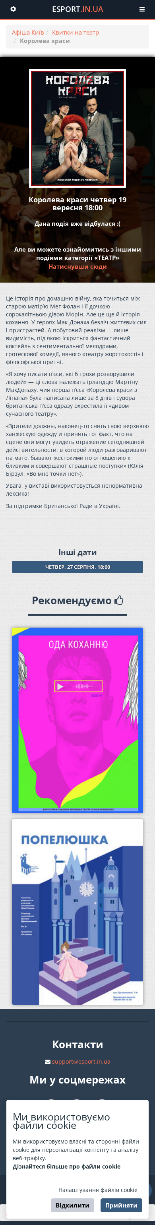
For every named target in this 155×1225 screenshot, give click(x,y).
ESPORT (77, 9)
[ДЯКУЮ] (77, 720)
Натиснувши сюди (77, 266)
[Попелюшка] (77, 912)
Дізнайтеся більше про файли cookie (66, 1166)
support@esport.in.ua (81, 1061)
